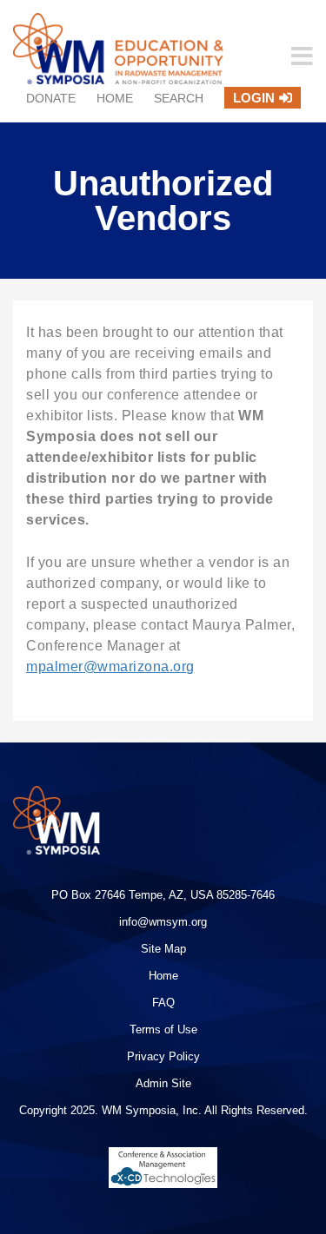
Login (254, 97)
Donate (51, 98)
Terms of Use (163, 1029)
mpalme (52, 666)
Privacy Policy (163, 1056)
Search (178, 98)
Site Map (163, 948)
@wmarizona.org (139, 666)
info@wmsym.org (163, 921)
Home (114, 98)
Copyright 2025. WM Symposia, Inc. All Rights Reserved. (163, 1110)
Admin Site (163, 1083)
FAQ (163, 1002)
